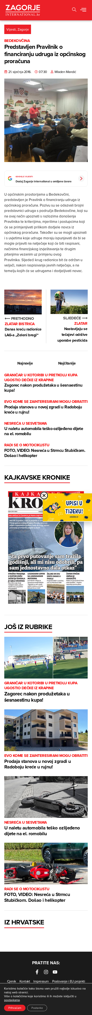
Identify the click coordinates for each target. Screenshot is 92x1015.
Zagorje (23, 29)
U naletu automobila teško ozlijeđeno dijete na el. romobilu (43, 429)
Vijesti (11, 29)
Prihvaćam (14, 1007)
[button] (83, 10)
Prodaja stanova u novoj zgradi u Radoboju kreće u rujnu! (46, 407)
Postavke (37, 1007)
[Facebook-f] (37, 972)
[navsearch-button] (74, 10)
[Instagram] (46, 972)
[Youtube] (55, 972)
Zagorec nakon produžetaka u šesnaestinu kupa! (43, 383)
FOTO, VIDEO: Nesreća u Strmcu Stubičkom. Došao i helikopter (44, 450)
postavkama (12, 1000)
